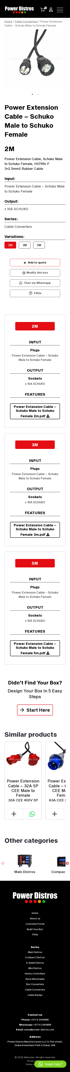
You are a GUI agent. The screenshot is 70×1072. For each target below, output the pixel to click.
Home (8, 21)
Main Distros (35, 952)
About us (35, 918)
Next (68, 60)
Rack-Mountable (35, 978)
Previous (2, 60)
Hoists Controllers (35, 973)
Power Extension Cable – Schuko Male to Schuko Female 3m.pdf (35, 529)
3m (25, 245)
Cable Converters (26, 21)
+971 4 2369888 (40, 1019)
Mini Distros (35, 968)
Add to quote (37, 262)
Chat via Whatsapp (37, 282)
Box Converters (35, 984)
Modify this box (37, 272)
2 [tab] (37, 94)
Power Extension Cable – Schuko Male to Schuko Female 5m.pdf (35, 648)
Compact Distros (35, 957)
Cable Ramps (35, 994)
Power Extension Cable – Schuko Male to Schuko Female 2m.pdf (35, 411)
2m (10, 245)
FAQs (37, 293)
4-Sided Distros (35, 962)
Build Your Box (35, 929)
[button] (50, 1064)
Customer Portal (35, 923)
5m (39, 245)
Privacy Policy (35, 1060)
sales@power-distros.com (39, 1029)
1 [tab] (32, 94)
